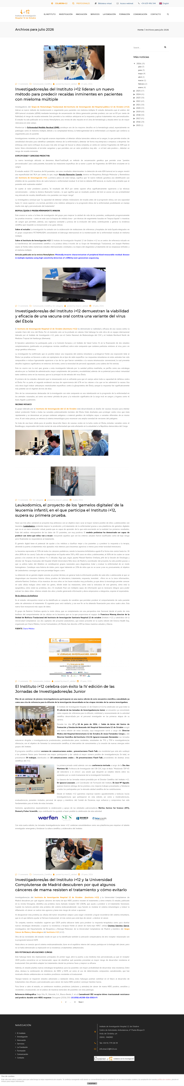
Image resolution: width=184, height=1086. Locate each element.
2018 (138, 115)
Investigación (65, 14)
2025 (138, 91)
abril (140, 77)
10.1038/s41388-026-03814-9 (84, 997)
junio (140, 70)
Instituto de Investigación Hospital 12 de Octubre (58, 897)
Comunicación (140, 14)
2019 (138, 111)
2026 (139, 63)
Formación (124, 14)
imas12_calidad (70, 84)
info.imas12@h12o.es (108, 1049)
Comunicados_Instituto (42, 681)
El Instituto (50, 14)
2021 (138, 104)
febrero (141, 84)
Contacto (156, 14)
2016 (138, 122)
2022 (138, 101)
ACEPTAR (92, 1083)
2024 (138, 94)
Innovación (81, 14)
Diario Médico (28, 628)
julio (140, 66)
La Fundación (109, 14)
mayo (140, 73)
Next (81, 1002)
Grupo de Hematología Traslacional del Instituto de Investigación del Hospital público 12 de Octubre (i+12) (80, 107)
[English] (161, 3)
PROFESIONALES (83, 3)
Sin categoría (58, 306)
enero (140, 87)
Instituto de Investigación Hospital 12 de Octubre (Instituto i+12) (47, 329)
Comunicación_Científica (42, 84)
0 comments (23, 84)
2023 (138, 97)
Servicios (95, 14)
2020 (138, 108)
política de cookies (164, 1079)
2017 (138, 118)
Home (140, 30)
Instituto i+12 (53, 932)
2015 (138, 125)
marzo (140, 80)
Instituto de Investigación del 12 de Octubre (56, 409)
